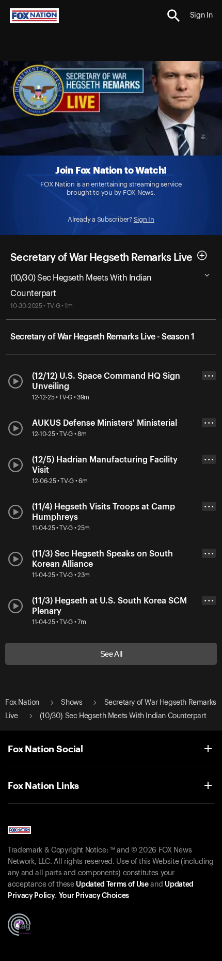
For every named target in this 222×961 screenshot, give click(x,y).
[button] (173, 15)
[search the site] (173, 15)
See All (111, 653)
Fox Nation (22, 702)
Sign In (144, 219)
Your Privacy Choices (94, 896)
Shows (71, 702)
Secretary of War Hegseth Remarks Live (101, 257)
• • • (209, 376)
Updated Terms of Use (112, 884)
